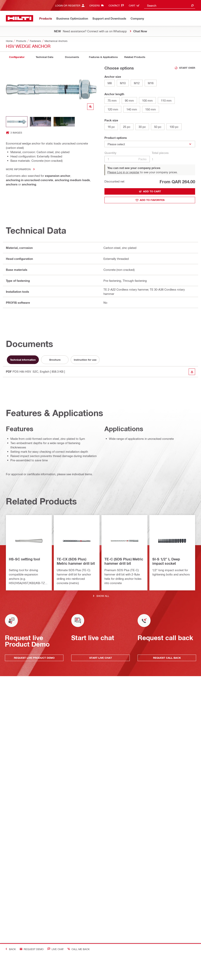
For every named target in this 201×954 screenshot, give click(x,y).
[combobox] (169, 5)
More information (18, 169)
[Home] (19, 18)
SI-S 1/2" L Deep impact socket (166, 561)
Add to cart (152, 191)
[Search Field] (192, 5)
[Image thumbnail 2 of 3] (40, 121)
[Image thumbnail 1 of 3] (16, 121)
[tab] (16, 57)
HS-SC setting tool (24, 559)
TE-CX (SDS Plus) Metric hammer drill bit (76, 561)
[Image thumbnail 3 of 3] (64, 121)
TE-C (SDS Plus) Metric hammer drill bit (123, 561)
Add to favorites (152, 199)
